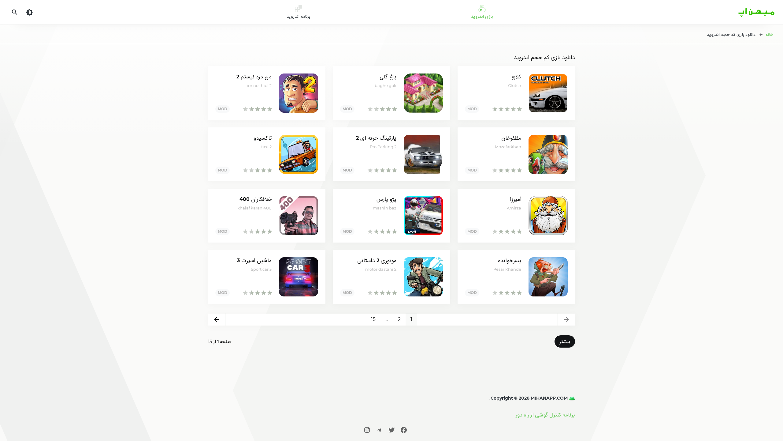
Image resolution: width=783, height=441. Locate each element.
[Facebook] (403, 430)
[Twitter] (391, 430)
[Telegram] (379, 430)
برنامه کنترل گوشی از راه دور (545, 415)
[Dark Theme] (29, 12)
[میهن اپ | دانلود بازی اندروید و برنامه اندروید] (571, 398)
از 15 (220, 341)
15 (373, 319)
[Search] (14, 12)
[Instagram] (367, 430)
